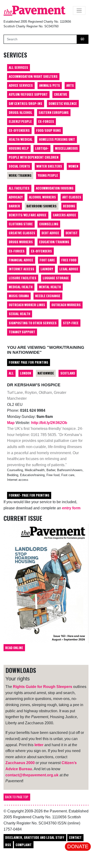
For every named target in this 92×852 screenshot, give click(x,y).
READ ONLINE (14, 647)
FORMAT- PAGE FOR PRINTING (29, 495)
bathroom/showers (41, 206)
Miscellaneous (66, 148)
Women (73, 166)
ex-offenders (41, 251)
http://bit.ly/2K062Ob (49, 423)
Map (11, 423)
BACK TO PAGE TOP (16, 796)
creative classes (22, 232)
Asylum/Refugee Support (28, 94)
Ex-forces (46, 121)
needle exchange (47, 295)
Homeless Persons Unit (57, 139)
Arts (70, 85)
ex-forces (17, 251)
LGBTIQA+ (42, 148)
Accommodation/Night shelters (33, 76)
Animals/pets (49, 85)
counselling (48, 224)
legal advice (68, 269)
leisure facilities (22, 278)
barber (14, 206)
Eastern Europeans (54, 112)
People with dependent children (34, 157)
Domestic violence (63, 103)
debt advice (50, 232)
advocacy (16, 197)
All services (18, 67)
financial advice (21, 260)
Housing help (19, 148)
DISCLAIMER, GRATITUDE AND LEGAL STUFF (34, 837)
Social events (19, 166)
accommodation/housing (54, 188)
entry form (71, 508)
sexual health (19, 313)
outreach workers (66, 304)
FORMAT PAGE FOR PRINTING (28, 362)
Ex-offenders (19, 130)
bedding (69, 206)
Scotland (67, 373)
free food (68, 260)
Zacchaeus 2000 (20, 763)
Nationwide (46, 373)
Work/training (20, 175)
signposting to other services (33, 323)
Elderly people (20, 121)
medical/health (21, 286)
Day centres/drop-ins (25, 103)
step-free (71, 323)
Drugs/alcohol (20, 112)
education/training (54, 241)
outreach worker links (27, 304)
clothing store (21, 224)
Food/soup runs (48, 130)
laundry (47, 269)
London (25, 373)
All (11, 373)
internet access (21, 269)
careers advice (64, 215)
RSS (8, 844)
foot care (47, 260)
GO (82, 39)
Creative (60, 94)
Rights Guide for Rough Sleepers (42, 687)
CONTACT (75, 837)
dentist (72, 232)
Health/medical (21, 139)
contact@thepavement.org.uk (32, 775)
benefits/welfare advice (27, 215)
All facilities (19, 188)
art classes (71, 197)
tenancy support (22, 331)
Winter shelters (49, 166)
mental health (50, 286)
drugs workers (21, 241)
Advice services (21, 85)
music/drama (19, 295)
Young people (48, 175)
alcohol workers (42, 197)
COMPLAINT (24, 844)
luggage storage (56, 278)
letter (38, 745)
